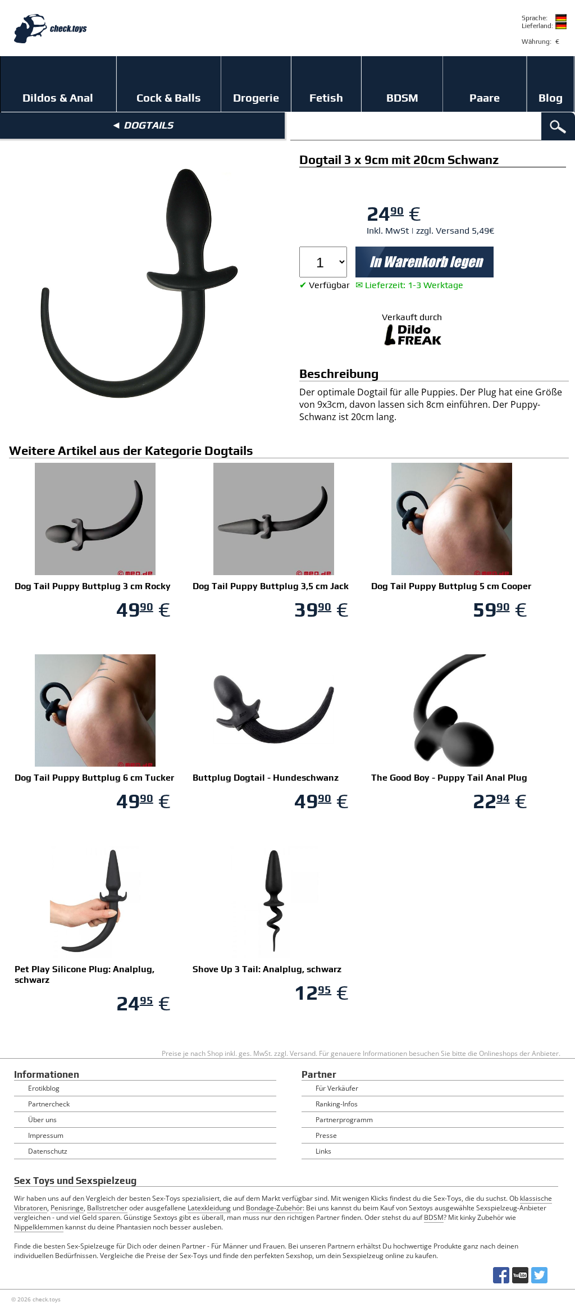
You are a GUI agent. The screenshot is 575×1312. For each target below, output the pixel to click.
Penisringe (67, 1208)
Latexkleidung (209, 1208)
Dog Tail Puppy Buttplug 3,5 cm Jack (271, 586)
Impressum (45, 1135)
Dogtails (148, 125)
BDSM (402, 97)
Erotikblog (44, 1088)
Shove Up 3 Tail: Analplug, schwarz (267, 969)
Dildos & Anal (57, 97)
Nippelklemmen (38, 1227)
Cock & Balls (168, 97)
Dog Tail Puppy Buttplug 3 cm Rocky (93, 586)
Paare (484, 97)
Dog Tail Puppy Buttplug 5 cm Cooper (451, 586)
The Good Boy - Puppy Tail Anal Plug (449, 777)
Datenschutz (47, 1151)
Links (323, 1151)
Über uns (42, 1119)
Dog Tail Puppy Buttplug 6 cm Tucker (94, 777)
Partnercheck (49, 1104)
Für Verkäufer (337, 1088)
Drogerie (256, 97)
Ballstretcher (107, 1208)
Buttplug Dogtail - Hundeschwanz (266, 777)
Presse (326, 1135)
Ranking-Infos (337, 1104)
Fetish (326, 97)
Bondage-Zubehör (274, 1208)
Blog (551, 97)
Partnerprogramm (344, 1119)
